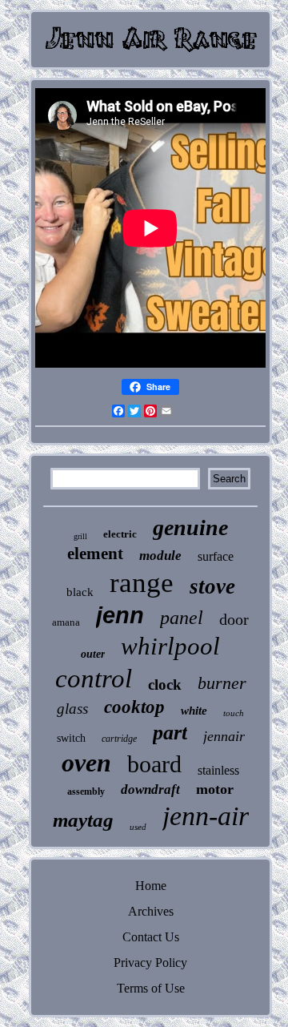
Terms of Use (151, 988)
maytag (83, 820)
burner (222, 683)
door (234, 619)
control (93, 678)
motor (215, 789)
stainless (218, 770)
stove (212, 586)
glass (72, 708)
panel (181, 617)
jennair (224, 736)
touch (233, 713)
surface (216, 556)
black (80, 592)
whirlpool (170, 646)
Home (150, 885)
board (154, 764)
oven (86, 762)
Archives (151, 911)
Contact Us (150, 937)
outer (93, 654)
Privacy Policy (150, 962)
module (160, 555)
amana (66, 622)
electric (120, 534)
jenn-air (205, 816)
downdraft (150, 789)
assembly (86, 791)
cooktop (134, 707)
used (138, 827)
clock (165, 684)
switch (71, 738)
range (142, 582)
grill (80, 536)
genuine (190, 527)
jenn (120, 615)
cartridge (119, 738)
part (170, 732)
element (95, 553)
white (194, 710)
